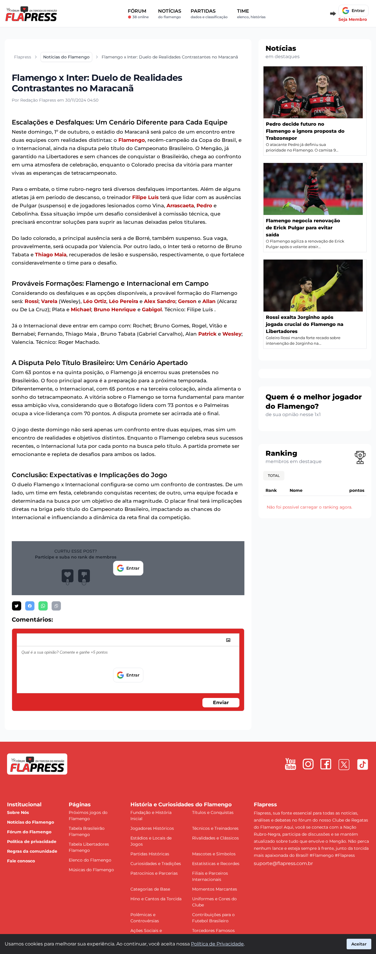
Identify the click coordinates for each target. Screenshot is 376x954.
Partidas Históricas (149, 854)
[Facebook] (326, 764)
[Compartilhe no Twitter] (16, 606)
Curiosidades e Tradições (155, 863)
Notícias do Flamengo (30, 822)
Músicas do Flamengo (91, 869)
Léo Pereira (123, 301)
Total (274, 475)
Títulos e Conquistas (213, 812)
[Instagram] (308, 764)
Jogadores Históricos (152, 828)
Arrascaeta (180, 205)
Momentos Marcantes (214, 889)
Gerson (187, 301)
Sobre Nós (18, 812)
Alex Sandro (159, 301)
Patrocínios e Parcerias (154, 873)
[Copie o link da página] (56, 606)
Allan (209, 301)
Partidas (209, 13)
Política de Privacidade (217, 944)
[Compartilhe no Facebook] (30, 606)
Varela (49, 301)
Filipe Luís (145, 197)
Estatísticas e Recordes (215, 863)
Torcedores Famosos (213, 930)
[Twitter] (344, 764)
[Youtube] (290, 764)
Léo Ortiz (94, 301)
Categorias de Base (150, 889)
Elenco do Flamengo (90, 860)
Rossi (31, 301)
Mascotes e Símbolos (214, 854)
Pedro (204, 205)
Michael (81, 309)
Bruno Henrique (115, 309)
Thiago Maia (50, 255)
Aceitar (359, 944)
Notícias (169, 13)
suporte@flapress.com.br (283, 863)
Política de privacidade (31, 841)
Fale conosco (21, 861)
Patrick (207, 334)
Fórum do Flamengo (29, 831)
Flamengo (131, 140)
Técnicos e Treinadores (215, 828)
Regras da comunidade (32, 851)
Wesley (231, 334)
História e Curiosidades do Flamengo (181, 804)
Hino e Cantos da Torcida (156, 898)
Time (251, 13)
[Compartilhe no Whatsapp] (43, 606)
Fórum (138, 13)
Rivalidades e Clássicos (215, 838)
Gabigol (152, 309)
